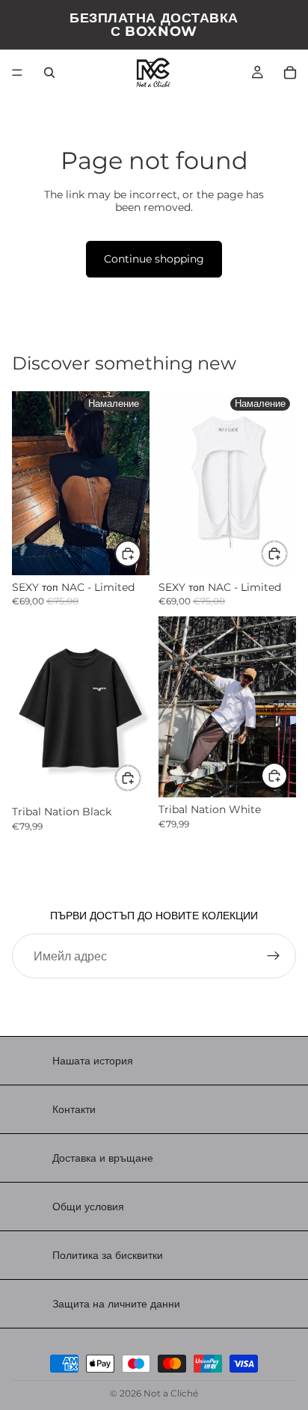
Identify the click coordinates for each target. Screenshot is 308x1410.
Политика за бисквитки (107, 1255)
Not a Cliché (171, 1393)
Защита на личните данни (116, 1304)
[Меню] (17, 72)
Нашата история (92, 1060)
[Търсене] (49, 72)
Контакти (74, 1109)
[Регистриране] (273, 956)
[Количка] (290, 72)
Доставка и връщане (102, 1158)
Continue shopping (154, 259)
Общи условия (88, 1206)
